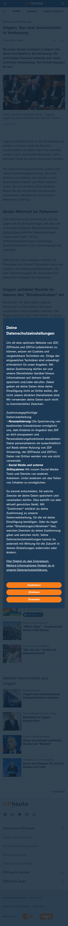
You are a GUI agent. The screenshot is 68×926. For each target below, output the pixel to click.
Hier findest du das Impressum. (27, 561)
